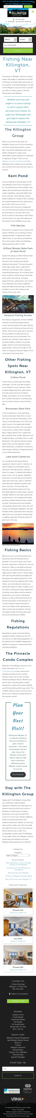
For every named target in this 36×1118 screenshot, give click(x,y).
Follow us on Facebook (19, 994)
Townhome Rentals (18, 1019)
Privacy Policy (10, 1116)
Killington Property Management (17, 1038)
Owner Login (18, 1001)
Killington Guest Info (18, 1047)
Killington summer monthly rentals (14, 161)
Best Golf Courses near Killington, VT (18, 879)
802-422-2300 (20, 19)
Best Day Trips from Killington (18, 873)
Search (18, 51)
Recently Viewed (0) (24, 21)
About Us (18, 1043)
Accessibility (20, 1109)
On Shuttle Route (18, 1024)
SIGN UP (28, 6)
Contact (18, 1045)
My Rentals (11, 21)
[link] (18, 901)
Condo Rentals (18, 1017)
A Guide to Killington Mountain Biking (18, 876)
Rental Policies (18, 1050)
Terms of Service (21, 1116)
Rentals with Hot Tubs (18, 1027)
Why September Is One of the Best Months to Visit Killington (18, 864)
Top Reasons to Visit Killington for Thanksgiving (18, 869)
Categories (18, 853)
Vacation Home (18, 1015)
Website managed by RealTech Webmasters (18, 1112)
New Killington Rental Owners (18, 1040)
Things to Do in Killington (18, 1052)
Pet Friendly (18, 1022)
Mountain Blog (18, 1055)
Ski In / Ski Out (18, 1029)
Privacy (14, 1109)
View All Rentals (18, 775)
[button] (18, 4)
